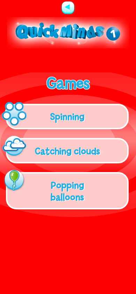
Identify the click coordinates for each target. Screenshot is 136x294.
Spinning (67, 116)
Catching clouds (67, 150)
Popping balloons (67, 190)
